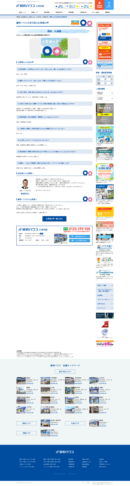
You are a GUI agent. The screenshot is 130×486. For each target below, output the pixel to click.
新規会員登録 (85, 464)
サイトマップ (72, 474)
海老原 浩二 (25, 194)
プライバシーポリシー (60, 474)
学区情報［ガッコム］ (105, 464)
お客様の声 (45, 17)
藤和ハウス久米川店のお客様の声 (58, 17)
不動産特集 (71, 464)
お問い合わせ (102, 466)
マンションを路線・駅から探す (51, 466)
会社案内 (101, 459)
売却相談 (84, 466)
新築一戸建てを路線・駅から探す (52, 459)
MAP (41, 233)
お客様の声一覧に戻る (54, 219)
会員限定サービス (86, 461)
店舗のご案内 (85, 459)
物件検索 (70, 459)
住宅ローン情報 (103, 461)
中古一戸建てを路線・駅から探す (52, 461)
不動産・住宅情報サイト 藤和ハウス (25, 17)
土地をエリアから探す (25, 464)
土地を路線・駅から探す (49, 464)
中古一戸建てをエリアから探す (27, 461)
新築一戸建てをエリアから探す (27, 459)
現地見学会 (71, 461)
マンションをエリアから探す (26, 466)
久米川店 (39, 17)
